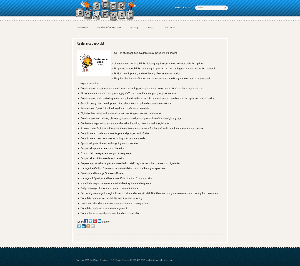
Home (177, 7)
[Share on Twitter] (90, 221)
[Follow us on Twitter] (79, 226)
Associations (82, 27)
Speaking (133, 27)
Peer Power (169, 27)
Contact (186, 7)
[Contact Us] (93, 226)
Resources (150, 27)
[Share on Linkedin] (99, 221)
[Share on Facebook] (86, 221)
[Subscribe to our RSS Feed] (88, 226)
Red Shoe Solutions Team (108, 27)
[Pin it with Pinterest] (95, 221)
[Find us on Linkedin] (84, 226)
